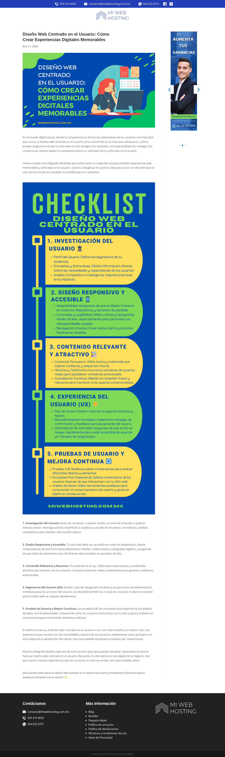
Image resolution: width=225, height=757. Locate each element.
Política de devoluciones (103, 729)
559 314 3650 (68, 4)
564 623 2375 (151, 4)
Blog (91, 712)
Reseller (93, 716)
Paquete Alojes (97, 720)
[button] (169, 89)
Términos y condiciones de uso (107, 733)
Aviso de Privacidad (100, 737)
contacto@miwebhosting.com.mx (109, 4)
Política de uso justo (100, 724)
